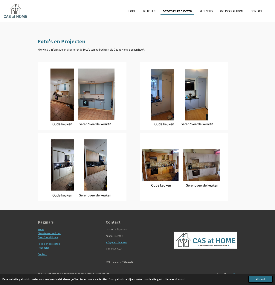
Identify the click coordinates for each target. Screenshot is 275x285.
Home (41, 229)
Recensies (44, 247)
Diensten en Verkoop (49, 233)
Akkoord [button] (260, 279)
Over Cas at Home (48, 237)
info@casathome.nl (116, 242)
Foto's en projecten (49, 243)
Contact (42, 254)
